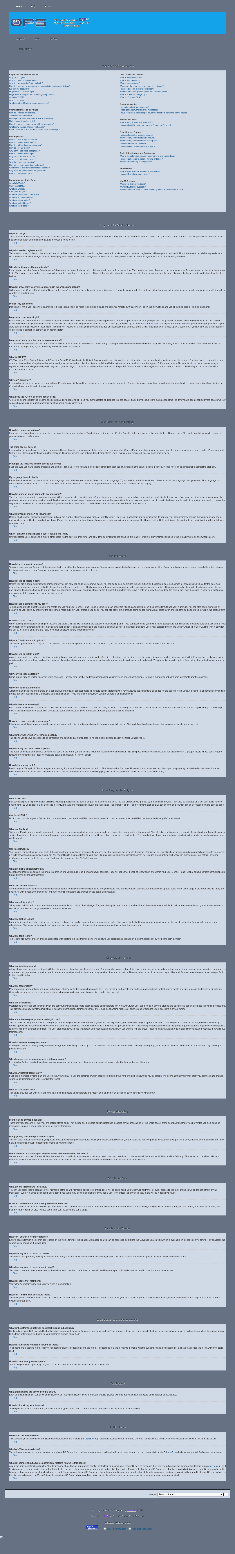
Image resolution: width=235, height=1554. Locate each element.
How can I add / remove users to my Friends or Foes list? (145, 125)
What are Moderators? (130, 80)
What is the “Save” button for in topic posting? (29, 168)
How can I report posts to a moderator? (26, 165)
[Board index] (51, 20)
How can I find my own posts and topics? (138, 146)
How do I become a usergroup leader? (137, 89)
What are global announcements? (24, 194)
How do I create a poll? (19, 148)
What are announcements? (21, 197)
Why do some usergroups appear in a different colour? (144, 91)
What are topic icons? (18, 206)
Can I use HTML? (17, 186)
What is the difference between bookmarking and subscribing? (147, 156)
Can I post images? (17, 192)
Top (15, 243)
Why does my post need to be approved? (27, 171)
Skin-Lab (131, 1510)
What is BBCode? (17, 183)
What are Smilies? (17, 189)
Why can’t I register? (18, 100)
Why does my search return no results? (137, 138)
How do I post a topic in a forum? (23, 139)
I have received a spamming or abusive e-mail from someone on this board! (153, 113)
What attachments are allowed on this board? (140, 171)
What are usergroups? (130, 83)
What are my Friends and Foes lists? (136, 122)
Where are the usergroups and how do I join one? (142, 86)
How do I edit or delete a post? (22, 142)
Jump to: (152, 1494)
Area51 (171, 1452)
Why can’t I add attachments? (22, 159)
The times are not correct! (20, 115)
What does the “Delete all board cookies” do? (29, 103)
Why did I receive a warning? (22, 162)
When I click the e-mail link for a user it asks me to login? (34, 130)
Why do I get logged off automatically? (26, 83)
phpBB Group (91, 1438)
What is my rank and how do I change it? (27, 127)
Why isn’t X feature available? (133, 187)
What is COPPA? (16, 97)
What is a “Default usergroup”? (133, 94)
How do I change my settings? (22, 113)
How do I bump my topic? (20, 173)
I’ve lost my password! (19, 89)
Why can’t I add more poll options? (24, 151)
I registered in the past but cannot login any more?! (31, 94)
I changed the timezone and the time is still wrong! (31, 118)
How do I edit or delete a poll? (22, 153)
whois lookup (213, 1466)
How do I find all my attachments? (135, 174)
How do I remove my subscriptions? (136, 162)
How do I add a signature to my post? (25, 145)
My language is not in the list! (22, 121)
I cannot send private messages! (134, 107)
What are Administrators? (131, 77)
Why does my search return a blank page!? (139, 141)
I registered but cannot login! (21, 91)
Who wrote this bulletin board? (133, 184)
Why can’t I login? (17, 77)
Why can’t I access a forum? (22, 156)
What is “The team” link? (130, 97)
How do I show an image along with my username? (31, 124)
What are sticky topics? (19, 200)
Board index (25, 49)
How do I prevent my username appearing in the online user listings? (39, 86)
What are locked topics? (20, 203)
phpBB (106, 1516)
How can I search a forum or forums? (136, 135)
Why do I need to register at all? (23, 80)
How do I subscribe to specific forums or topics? (141, 159)
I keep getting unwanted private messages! (139, 110)
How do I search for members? (133, 143)
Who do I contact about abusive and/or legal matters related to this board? (152, 189)
